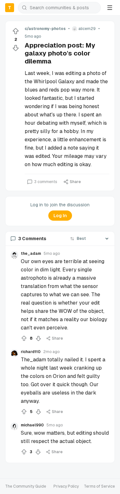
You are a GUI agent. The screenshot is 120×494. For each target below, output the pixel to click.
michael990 (32, 425)
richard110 (31, 351)
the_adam (31, 253)
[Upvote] (16, 31)
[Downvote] (16, 48)
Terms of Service (99, 486)
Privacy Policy (66, 486)
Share (75, 181)
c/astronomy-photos (45, 28)
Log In (60, 215)
